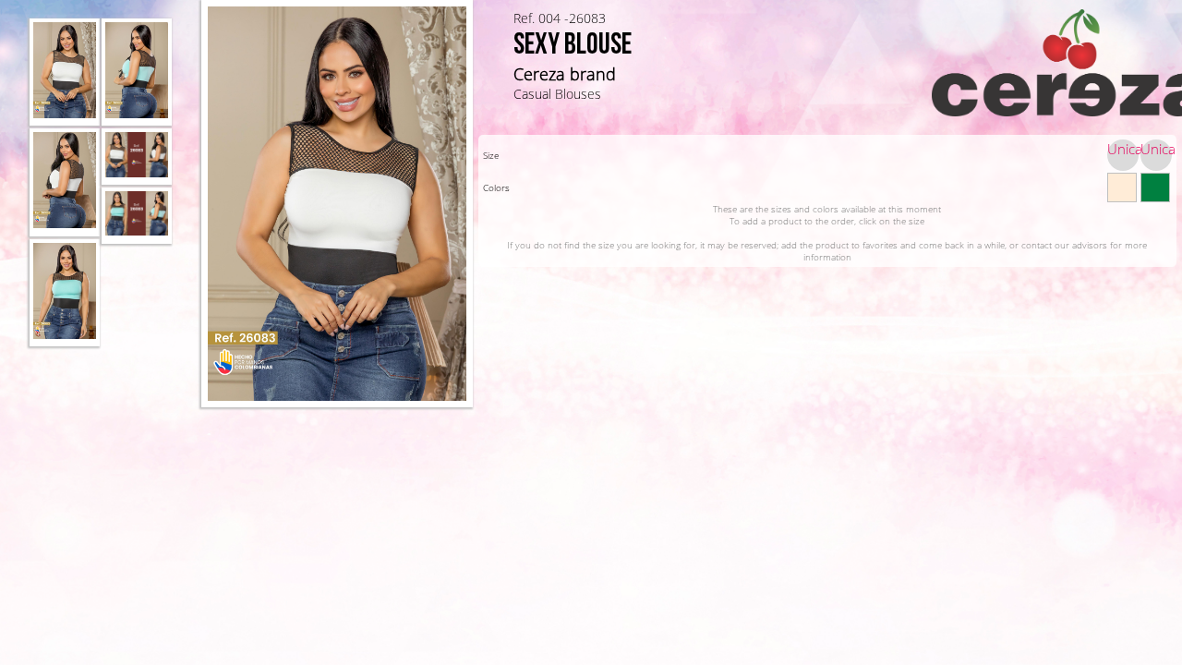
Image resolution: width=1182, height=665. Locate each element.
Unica (1123, 148)
